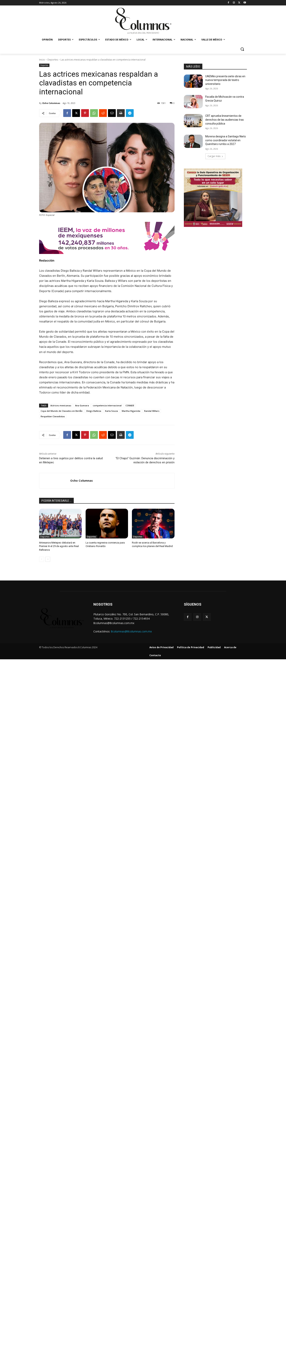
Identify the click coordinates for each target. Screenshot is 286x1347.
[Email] (112, 113)
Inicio (42, 59)
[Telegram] (130, 113)
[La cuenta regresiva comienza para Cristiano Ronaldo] (107, 523)
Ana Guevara (82, 405)
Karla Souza (111, 410)
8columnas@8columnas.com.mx (131, 631)
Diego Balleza (93, 410)
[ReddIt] (103, 113)
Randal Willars (151, 410)
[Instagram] (234, 3)
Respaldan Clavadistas (53, 416)
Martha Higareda (131, 410)
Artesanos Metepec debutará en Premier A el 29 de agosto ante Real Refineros (59, 546)
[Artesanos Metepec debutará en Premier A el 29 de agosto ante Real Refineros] (60, 523)
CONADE (129, 405)
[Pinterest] (85, 113)
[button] (242, 49)
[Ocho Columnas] (54, 480)
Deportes (52, 59)
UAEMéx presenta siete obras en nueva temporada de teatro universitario (225, 80)
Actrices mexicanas (60, 405)
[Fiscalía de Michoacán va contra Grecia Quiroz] (193, 101)
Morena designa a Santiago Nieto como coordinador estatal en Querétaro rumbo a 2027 (225, 140)
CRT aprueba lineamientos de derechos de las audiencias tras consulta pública (224, 119)
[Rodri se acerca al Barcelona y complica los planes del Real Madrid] (153, 523)
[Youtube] (244, 3)
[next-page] (47, 559)
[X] (239, 3)
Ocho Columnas (51, 103)
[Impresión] (121, 113)
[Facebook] (228, 3)
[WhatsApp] (94, 113)
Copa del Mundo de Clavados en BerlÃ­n (61, 410)
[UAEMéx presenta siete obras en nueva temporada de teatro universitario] (193, 81)
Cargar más (214, 156)
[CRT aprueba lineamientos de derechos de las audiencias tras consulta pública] (193, 120)
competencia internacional (107, 405)
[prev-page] (41, 559)
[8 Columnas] (143, 21)
